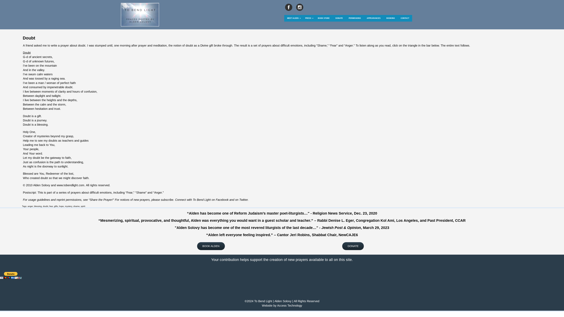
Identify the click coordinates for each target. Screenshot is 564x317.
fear (51, 206)
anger (30, 206)
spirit (83, 206)
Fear (333, 45)
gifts (56, 206)
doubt (45, 206)
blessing (38, 206)
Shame (322, 45)
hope (61, 206)
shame (76, 206)
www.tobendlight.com (70, 185)
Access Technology (289, 305)
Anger (349, 45)
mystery (68, 206)
